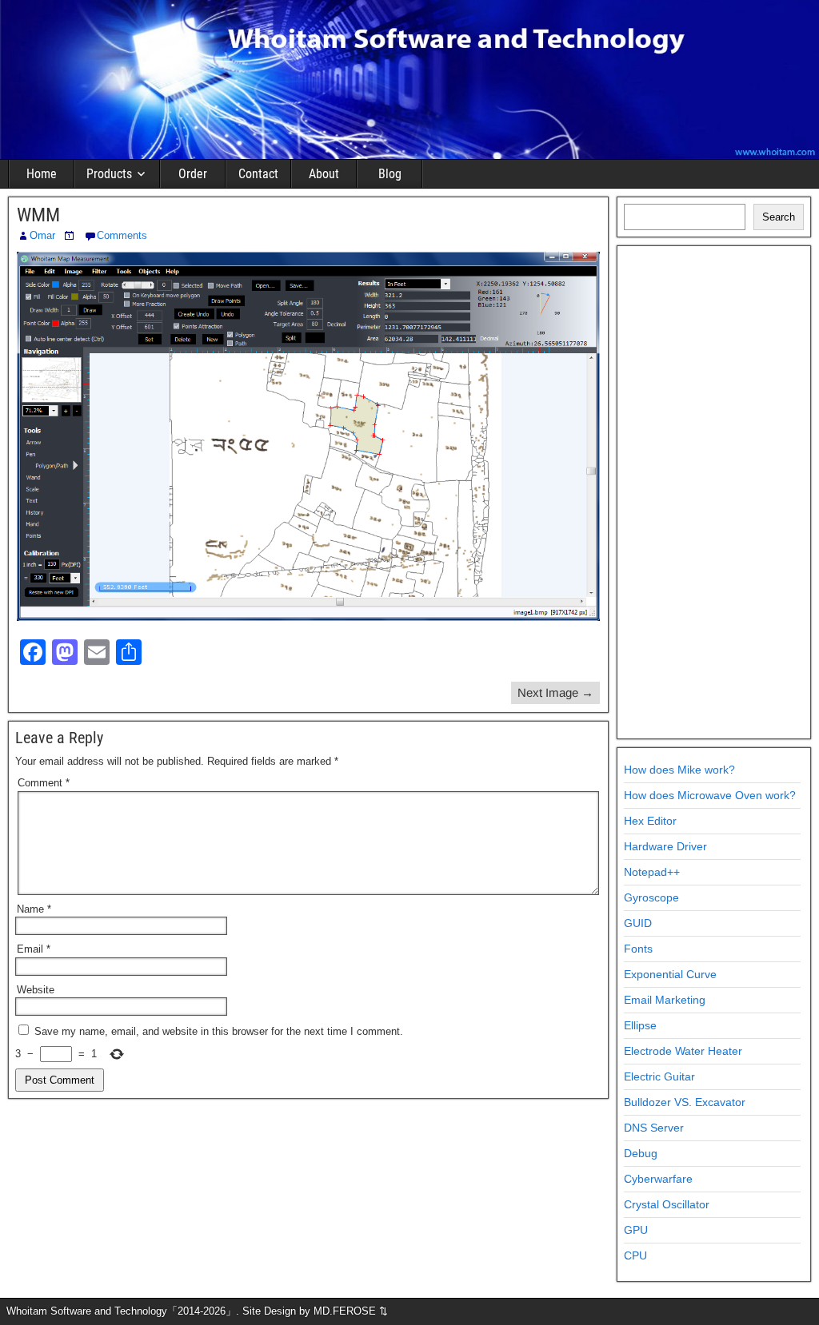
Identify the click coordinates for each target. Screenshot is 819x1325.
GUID (638, 923)
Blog (390, 173)
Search (778, 217)
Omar (42, 235)
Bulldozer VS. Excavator (684, 1102)
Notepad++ (652, 871)
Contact (258, 173)
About (324, 173)
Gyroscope (651, 897)
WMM (38, 215)
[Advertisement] (714, 492)
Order (192, 173)
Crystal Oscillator (666, 1204)
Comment (44, 783)
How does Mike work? (679, 769)
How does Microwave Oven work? (710, 795)
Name (34, 909)
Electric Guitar (659, 1076)
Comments (122, 235)
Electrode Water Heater (683, 1050)
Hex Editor (650, 820)
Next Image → (555, 692)
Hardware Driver (665, 846)
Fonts (638, 948)
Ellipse (640, 1025)
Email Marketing (664, 999)
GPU (636, 1230)
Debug (640, 1153)
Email (33, 949)
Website (35, 990)
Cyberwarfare (658, 1178)
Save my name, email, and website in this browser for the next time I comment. (218, 1031)
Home (41, 173)
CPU (635, 1255)
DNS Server (654, 1127)
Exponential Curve (670, 974)
